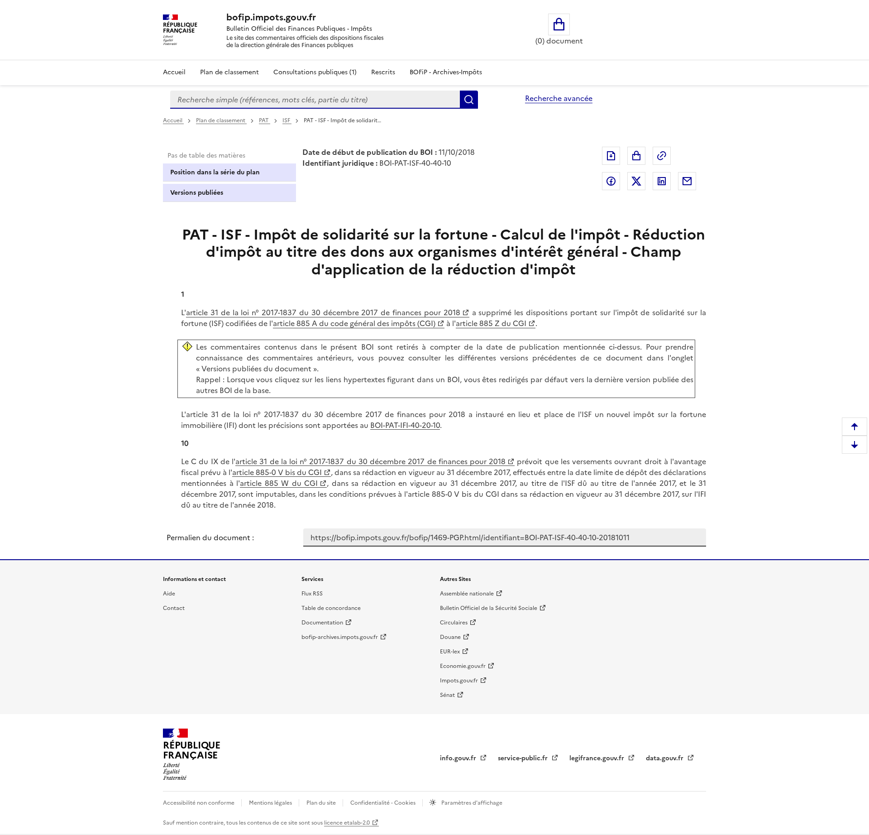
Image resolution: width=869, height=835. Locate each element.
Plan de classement (229, 72)
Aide (169, 594)
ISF (286, 120)
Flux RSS (312, 594)
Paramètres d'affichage (471, 803)
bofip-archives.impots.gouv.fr (339, 637)
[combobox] (315, 100)
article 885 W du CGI (279, 483)
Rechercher (469, 100)
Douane (450, 637)
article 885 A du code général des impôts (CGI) (354, 323)
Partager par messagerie (687, 181)
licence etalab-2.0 (347, 823)
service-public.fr (523, 758)
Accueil (174, 72)
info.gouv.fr (459, 758)
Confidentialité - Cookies (383, 803)
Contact (174, 608)
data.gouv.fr (665, 758)
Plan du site (321, 803)
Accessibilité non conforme (199, 803)
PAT (264, 120)
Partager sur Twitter (636, 181)
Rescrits (383, 72)
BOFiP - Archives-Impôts (446, 72)
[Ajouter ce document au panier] (636, 156)
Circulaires (454, 623)
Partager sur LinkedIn (662, 181)
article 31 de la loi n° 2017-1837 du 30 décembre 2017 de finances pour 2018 (323, 312)
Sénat (447, 695)
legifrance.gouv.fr (597, 758)
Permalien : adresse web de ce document (662, 156)
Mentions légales (271, 803)
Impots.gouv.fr (459, 681)
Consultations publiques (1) (315, 72)
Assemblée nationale (467, 594)
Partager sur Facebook (611, 181)
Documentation (322, 623)
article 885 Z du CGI (491, 323)
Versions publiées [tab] (196, 192)
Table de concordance (331, 608)
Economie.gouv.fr (463, 666)
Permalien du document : (210, 537)
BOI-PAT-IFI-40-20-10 (405, 425)
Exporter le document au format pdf (611, 156)
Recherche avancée (558, 98)
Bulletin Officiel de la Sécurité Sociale (488, 608)
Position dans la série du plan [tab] (215, 172)
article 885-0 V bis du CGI (277, 472)
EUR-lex (450, 652)
